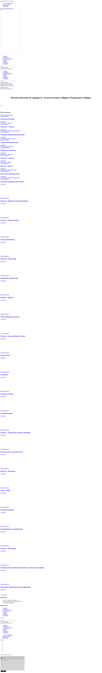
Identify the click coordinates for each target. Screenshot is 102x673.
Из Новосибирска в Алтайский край (12, 529)
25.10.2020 (3, 176)
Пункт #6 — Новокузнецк (8, 259)
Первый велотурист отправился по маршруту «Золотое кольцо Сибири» (22, 567)
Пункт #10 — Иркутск (7, 158)
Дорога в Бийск (5, 490)
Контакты (5, 63)
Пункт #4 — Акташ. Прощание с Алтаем (13, 336)
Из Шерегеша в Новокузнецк (9, 278)
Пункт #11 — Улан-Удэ (7, 126)
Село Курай (4, 374)
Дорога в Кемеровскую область (10, 316)
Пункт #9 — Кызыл (7, 166)
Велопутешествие (5, 116)
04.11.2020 (3, 121)
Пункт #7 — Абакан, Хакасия (10, 220)
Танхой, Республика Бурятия (9, 142)
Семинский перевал (6, 413)
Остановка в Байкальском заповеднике (12, 134)
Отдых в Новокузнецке (8, 239)
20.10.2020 (3, 280)
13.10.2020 (3, 416)
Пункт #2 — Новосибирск (8, 548)
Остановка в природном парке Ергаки (12, 181)
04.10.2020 (3, 589)
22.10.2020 (3, 242)
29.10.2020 (3, 153)
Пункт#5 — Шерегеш (7, 297)
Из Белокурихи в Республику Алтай (11, 452)
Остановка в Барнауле (7, 509)
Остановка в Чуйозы (7, 394)
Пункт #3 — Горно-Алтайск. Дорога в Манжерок (15, 432)
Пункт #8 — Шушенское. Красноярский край (14, 201)
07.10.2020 (3, 531)
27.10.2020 (3, 203)
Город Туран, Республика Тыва (10, 173)
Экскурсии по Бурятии (7, 119)
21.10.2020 (3, 473)
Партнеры (5, 62)
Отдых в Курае (5, 355)
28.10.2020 (3, 168)
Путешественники (7, 58)
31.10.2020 (3, 137)
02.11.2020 (3, 129)
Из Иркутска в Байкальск (8, 150)
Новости (5, 60)
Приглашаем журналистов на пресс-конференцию (16, 587)
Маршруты (6, 57)
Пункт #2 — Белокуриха (8, 471)
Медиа (4, 61)
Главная (5, 56)
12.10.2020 (3, 512)
